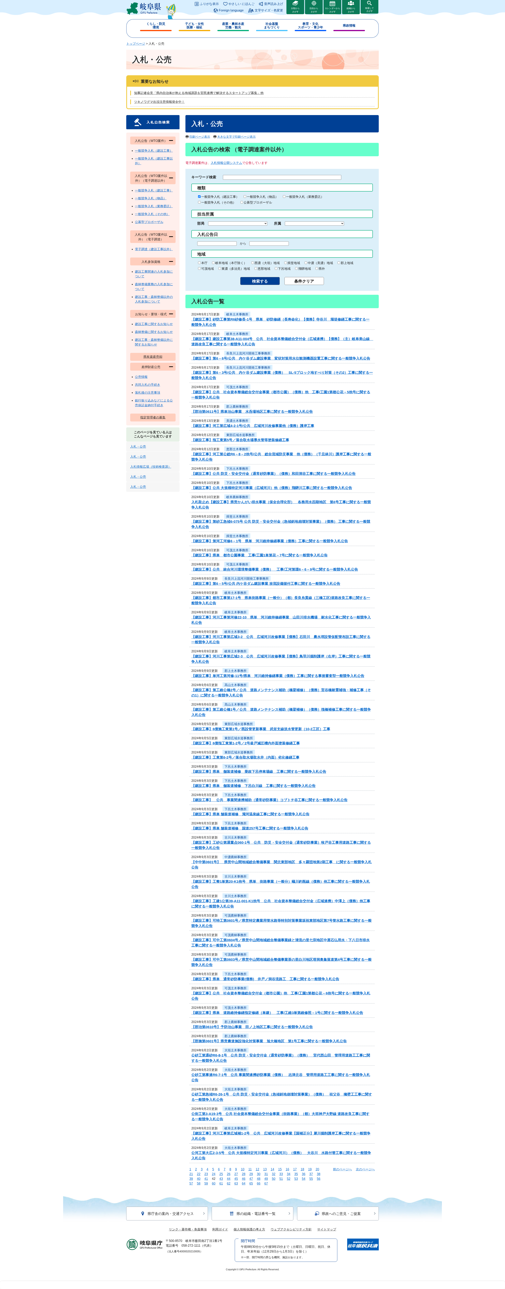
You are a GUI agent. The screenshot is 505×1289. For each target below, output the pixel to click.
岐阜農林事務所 (237, 497)
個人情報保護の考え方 (249, 1229)
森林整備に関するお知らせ (154, 332)
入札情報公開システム (226, 163)
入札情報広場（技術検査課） (150, 466)
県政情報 (349, 25)
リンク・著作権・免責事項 (188, 1229)
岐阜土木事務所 (237, 314)
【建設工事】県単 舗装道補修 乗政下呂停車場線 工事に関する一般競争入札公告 (258, 772)
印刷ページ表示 (199, 136)
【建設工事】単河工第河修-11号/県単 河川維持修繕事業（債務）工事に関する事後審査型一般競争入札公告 (277, 676)
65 (251, 1183)
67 (266, 1183)
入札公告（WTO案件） (151, 140)
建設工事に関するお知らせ (154, 324)
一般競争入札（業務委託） (305, 196)
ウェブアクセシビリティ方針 (291, 1229)
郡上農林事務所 (237, 406)
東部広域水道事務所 (240, 435)
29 (251, 1174)
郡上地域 (347, 263)
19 (310, 1169)
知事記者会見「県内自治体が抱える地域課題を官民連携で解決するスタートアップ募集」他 (199, 93)
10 (242, 1169)
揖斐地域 (293, 263)
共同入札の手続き (147, 384)
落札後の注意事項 (147, 392)
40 (198, 1178)
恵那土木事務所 (237, 449)
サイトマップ (326, 1229)
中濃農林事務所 (235, 857)
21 (191, 1174)
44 (228, 1178)
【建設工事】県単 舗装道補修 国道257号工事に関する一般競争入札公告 (249, 828)
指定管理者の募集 (153, 417)
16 (287, 1169)
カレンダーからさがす (332, 10)
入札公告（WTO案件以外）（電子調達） (151, 237)
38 (318, 1174)
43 (221, 1178)
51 (281, 1178)
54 (303, 1178)
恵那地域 (264, 268)
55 (311, 1178)
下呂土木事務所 (237, 468)
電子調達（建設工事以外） (154, 249)
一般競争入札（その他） (218, 202)
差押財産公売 (150, 367)
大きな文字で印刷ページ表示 (236, 136)
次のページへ (365, 1169)
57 (191, 1183)
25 (221, 1174)
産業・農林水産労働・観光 (233, 25)
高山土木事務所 (235, 685)
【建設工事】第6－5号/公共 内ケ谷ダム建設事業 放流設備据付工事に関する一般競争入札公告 (265, 584)
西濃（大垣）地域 (267, 263)
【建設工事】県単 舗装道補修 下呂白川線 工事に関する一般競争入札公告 (253, 786)
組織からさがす (351, 10)
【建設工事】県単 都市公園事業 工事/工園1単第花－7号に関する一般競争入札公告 (259, 555)
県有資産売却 (152, 356)
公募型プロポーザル (258, 202)
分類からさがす (295, 10)
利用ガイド (220, 1229)
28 (243, 1174)
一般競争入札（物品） (262, 196)
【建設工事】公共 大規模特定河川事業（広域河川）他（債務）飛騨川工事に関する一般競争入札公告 (271, 488)
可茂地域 (207, 268)
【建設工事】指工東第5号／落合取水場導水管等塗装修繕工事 (240, 440)
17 (295, 1169)
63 (236, 1183)
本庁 (204, 263)
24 (213, 1174)
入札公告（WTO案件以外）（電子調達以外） (151, 178)
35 (296, 1174)
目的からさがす (314, 10)
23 (206, 1174)
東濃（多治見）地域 (236, 268)
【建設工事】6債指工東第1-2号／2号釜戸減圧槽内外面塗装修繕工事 (245, 743)
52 (288, 1178)
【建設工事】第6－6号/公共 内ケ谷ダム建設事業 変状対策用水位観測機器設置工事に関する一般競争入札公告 (280, 358)
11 (250, 1169)
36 (303, 1174)
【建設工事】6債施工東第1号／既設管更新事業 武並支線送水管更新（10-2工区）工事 (260, 729)
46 (243, 1178)
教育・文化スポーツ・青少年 (310, 25)
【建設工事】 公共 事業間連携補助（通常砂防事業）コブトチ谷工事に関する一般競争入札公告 (269, 800)
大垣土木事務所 (235, 1050)
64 (243, 1183)
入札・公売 (138, 446)
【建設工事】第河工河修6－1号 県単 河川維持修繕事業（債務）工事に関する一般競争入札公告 (269, 541)
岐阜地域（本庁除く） (231, 263)
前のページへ (342, 1169)
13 (265, 1169)
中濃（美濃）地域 (320, 263)
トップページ (135, 43)
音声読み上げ (273, 4)
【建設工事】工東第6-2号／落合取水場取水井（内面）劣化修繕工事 (245, 757)
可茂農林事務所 (235, 915)
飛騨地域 (304, 268)
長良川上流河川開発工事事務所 (248, 353)
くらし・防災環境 (155, 25)
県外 (322, 268)
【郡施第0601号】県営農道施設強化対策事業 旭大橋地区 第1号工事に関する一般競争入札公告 (269, 1041)
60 (213, 1183)
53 (296, 1178)
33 (281, 1174)
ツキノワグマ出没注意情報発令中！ (159, 101)
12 (257, 1169)
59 (206, 1183)
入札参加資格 (150, 261)
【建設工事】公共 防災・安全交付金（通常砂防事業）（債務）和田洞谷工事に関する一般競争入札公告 (273, 474)
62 (228, 1183)
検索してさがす (369, 9)
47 (251, 1178)
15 (280, 1169)
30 (258, 1174)
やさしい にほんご (241, 4)
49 (266, 1178)
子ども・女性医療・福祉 (194, 25)
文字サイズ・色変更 (269, 10)
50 (273, 1178)
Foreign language (231, 10)
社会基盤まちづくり (272, 25)
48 (258, 1178)
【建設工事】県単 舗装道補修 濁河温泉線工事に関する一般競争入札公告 (250, 814)
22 (198, 1174)
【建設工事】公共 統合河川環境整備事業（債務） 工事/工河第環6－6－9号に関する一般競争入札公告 (274, 569)
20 (317, 1169)
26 (228, 1174)
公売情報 (141, 377)
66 (258, 1183)
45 (236, 1178)
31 (266, 1174)
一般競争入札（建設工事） (220, 196)
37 (311, 1174)
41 (206, 1178)
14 (272, 1169)
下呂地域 (284, 268)
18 (302, 1169)
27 (236, 1174)
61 (221, 1183)
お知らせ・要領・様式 (151, 314)
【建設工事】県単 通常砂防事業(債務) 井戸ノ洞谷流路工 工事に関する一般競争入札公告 (265, 979)
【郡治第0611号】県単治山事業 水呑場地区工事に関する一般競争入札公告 (252, 412)
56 (318, 1178)
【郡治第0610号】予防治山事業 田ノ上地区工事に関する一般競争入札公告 (252, 1027)
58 (198, 1183)
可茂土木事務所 (237, 387)
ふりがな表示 (209, 4)
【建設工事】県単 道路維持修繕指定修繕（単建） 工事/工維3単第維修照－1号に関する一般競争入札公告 (277, 1013)
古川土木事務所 (235, 837)
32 (273, 1174)
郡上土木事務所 (235, 670)
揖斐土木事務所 (237, 516)
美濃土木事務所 (237, 420)
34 (288, 1174)
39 (191, 1178)
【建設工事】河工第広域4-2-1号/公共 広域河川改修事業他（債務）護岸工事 (252, 426)
